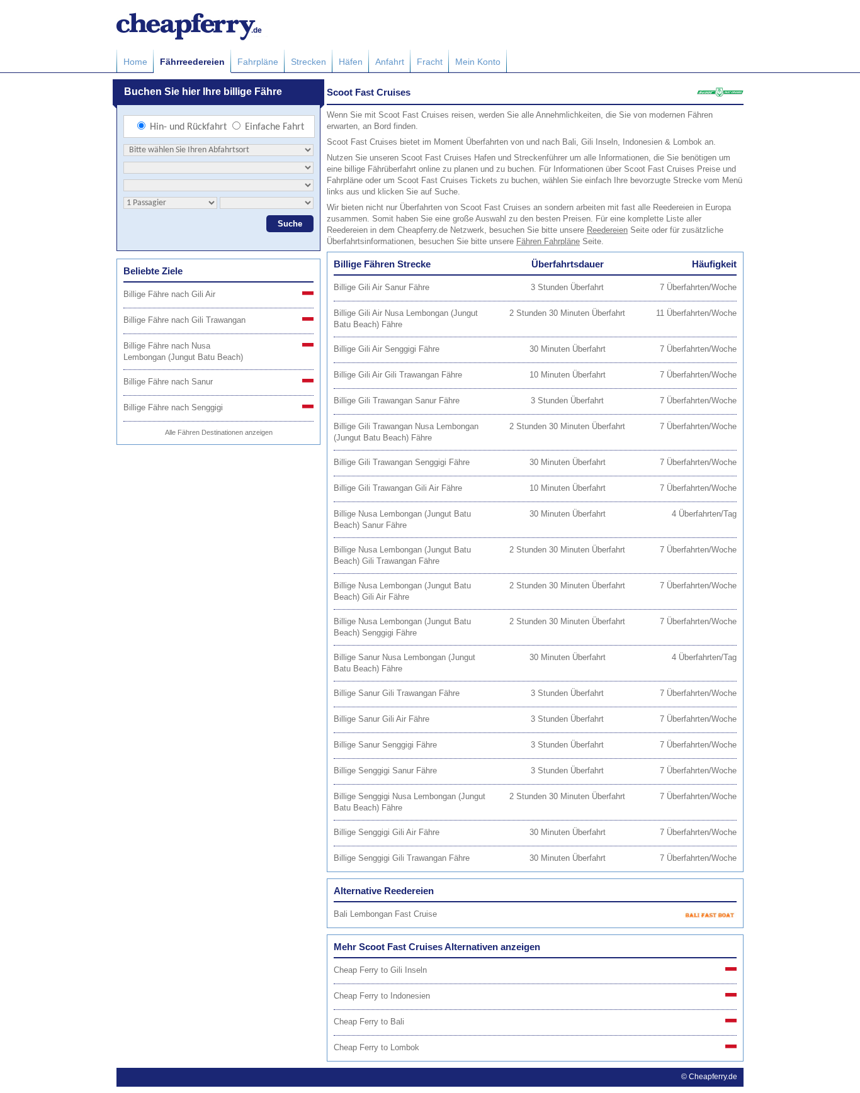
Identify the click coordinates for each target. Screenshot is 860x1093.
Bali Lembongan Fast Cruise (385, 914)
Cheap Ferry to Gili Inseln (380, 970)
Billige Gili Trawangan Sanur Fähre (397, 400)
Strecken (308, 62)
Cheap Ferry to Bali (369, 1021)
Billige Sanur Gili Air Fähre (381, 719)
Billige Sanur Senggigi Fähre (385, 744)
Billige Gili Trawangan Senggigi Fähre (402, 462)
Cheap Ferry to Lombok (376, 1047)
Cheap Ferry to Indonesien (382, 996)
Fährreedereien (192, 62)
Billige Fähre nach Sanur (168, 381)
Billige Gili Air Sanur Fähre (381, 287)
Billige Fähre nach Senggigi (173, 407)
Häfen (351, 62)
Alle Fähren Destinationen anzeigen (219, 432)
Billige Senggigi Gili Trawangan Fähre (402, 858)
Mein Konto (478, 62)
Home (135, 62)
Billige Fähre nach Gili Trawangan (184, 320)
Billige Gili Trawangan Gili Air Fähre (398, 488)
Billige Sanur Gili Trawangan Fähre (397, 693)
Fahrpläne (257, 62)
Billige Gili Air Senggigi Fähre (386, 349)
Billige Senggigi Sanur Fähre (385, 770)
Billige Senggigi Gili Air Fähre (386, 832)
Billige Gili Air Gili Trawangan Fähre (398, 374)
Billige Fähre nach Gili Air (169, 294)
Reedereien (607, 230)
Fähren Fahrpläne (548, 241)
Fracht (430, 62)
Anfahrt (389, 62)
